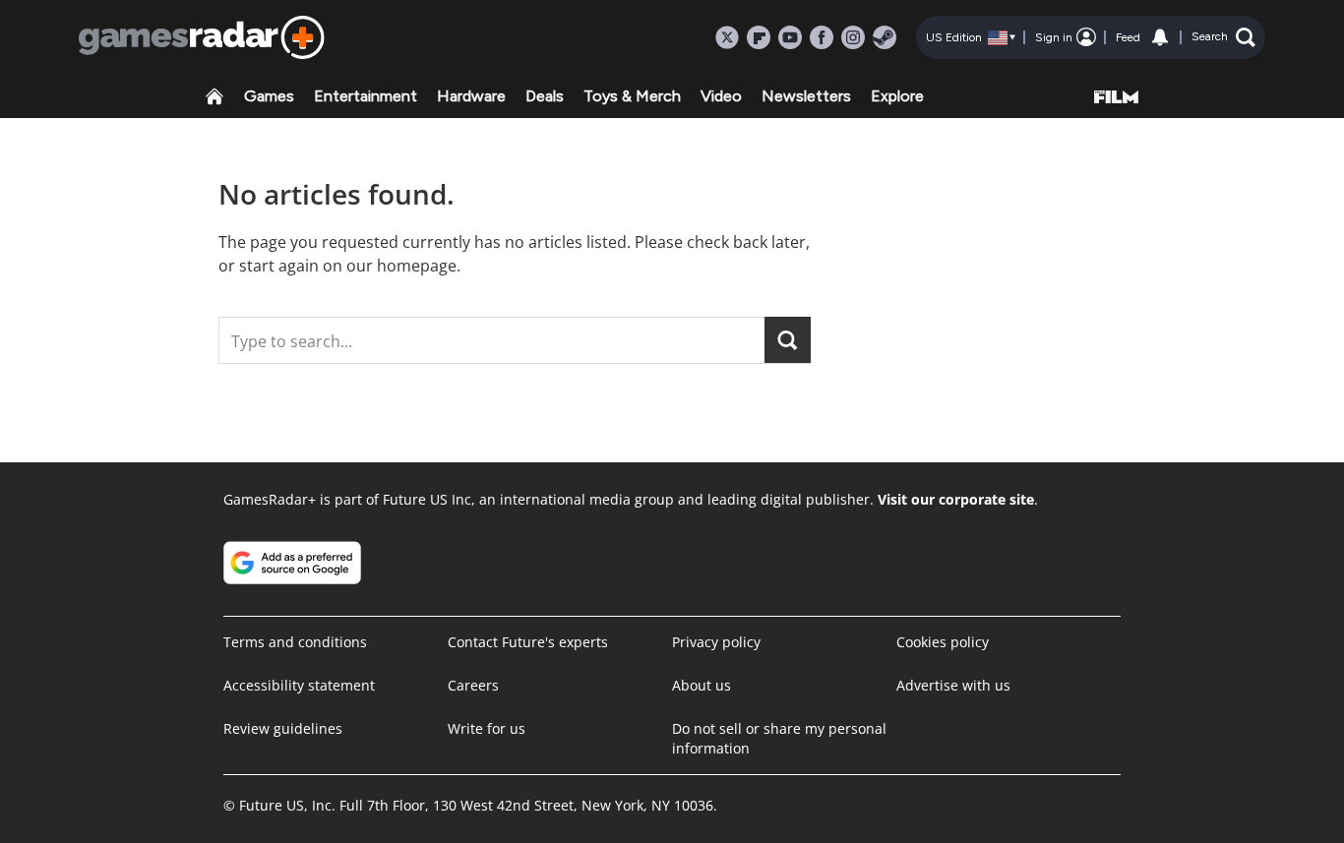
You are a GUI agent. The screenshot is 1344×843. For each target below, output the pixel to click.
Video (721, 96)
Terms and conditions (295, 641)
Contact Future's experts (528, 641)
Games (269, 96)
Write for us (486, 728)
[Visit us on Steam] (884, 37)
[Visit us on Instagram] (853, 37)
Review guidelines (282, 728)
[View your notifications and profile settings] (1160, 37)
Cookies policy (942, 641)
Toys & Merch (632, 96)
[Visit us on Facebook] (821, 37)
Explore (897, 96)
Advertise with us (953, 685)
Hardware (471, 96)
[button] (1223, 37)
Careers (473, 685)
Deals (544, 96)
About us (701, 685)
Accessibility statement (299, 685)
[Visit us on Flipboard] (758, 37)
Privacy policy (716, 641)
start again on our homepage (348, 265)
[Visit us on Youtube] (790, 37)
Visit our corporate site (956, 499)
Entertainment (365, 96)
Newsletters (806, 96)
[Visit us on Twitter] (727, 37)
